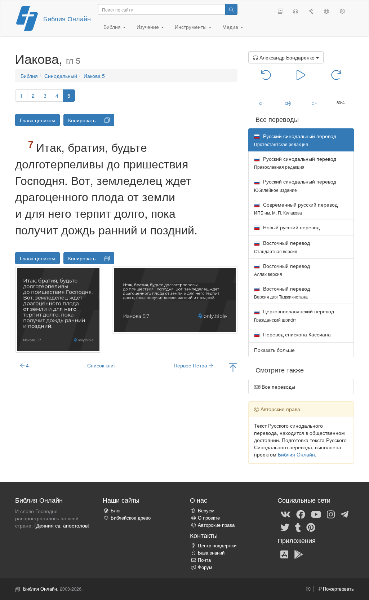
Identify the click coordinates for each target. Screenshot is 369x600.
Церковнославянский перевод (294, 315)
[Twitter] (284, 526)
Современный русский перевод (296, 208)
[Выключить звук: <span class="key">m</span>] (314, 103)
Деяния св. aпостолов (62, 525)
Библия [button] (112, 26)
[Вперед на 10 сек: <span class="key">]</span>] (336, 74)
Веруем (206, 510)
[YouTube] (316, 513)
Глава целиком (37, 120)
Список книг (101, 365)
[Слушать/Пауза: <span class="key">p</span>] (301, 74)
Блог (116, 510)
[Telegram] (344, 513)
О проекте (209, 518)
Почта (204, 560)
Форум (205, 567)
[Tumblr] (298, 526)
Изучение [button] (148, 26)
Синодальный (60, 75)
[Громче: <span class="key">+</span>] (288, 103)
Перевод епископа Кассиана (296, 334)
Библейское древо (131, 518)
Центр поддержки (217, 545)
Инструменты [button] (191, 26)
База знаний (211, 553)
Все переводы (277, 386)
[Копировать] (107, 120)
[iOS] (284, 553)
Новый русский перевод (291, 227)
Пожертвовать (337, 589)
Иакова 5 (94, 75)
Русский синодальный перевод (295, 162)
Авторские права (216, 525)
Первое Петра (191, 365)
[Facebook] (300, 513)
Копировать (81, 120)
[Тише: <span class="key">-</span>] (261, 103)
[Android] (298, 553)
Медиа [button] (231, 26)
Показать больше (274, 349)
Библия (29, 75)
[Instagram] (331, 513)
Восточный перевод (282, 246)
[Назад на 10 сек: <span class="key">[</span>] (266, 74)
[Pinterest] (310, 526)
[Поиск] (231, 9)
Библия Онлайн (67, 18)
